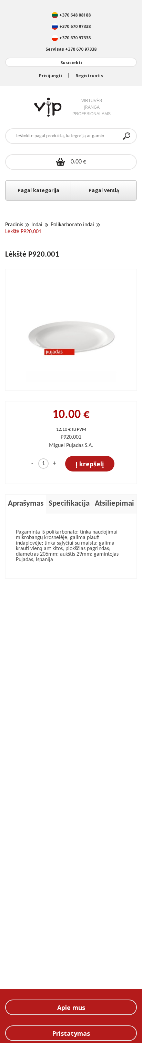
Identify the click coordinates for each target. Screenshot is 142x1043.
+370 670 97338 (75, 26)
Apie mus (71, 1007)
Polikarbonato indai (72, 225)
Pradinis (14, 225)
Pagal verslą (104, 190)
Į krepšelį (89, 464)
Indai (36, 225)
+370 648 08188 (75, 15)
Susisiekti (71, 63)
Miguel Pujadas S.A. (71, 445)
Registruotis (89, 76)
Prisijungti (50, 76)
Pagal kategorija (38, 190)
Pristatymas (71, 1033)
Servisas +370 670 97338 (71, 49)
